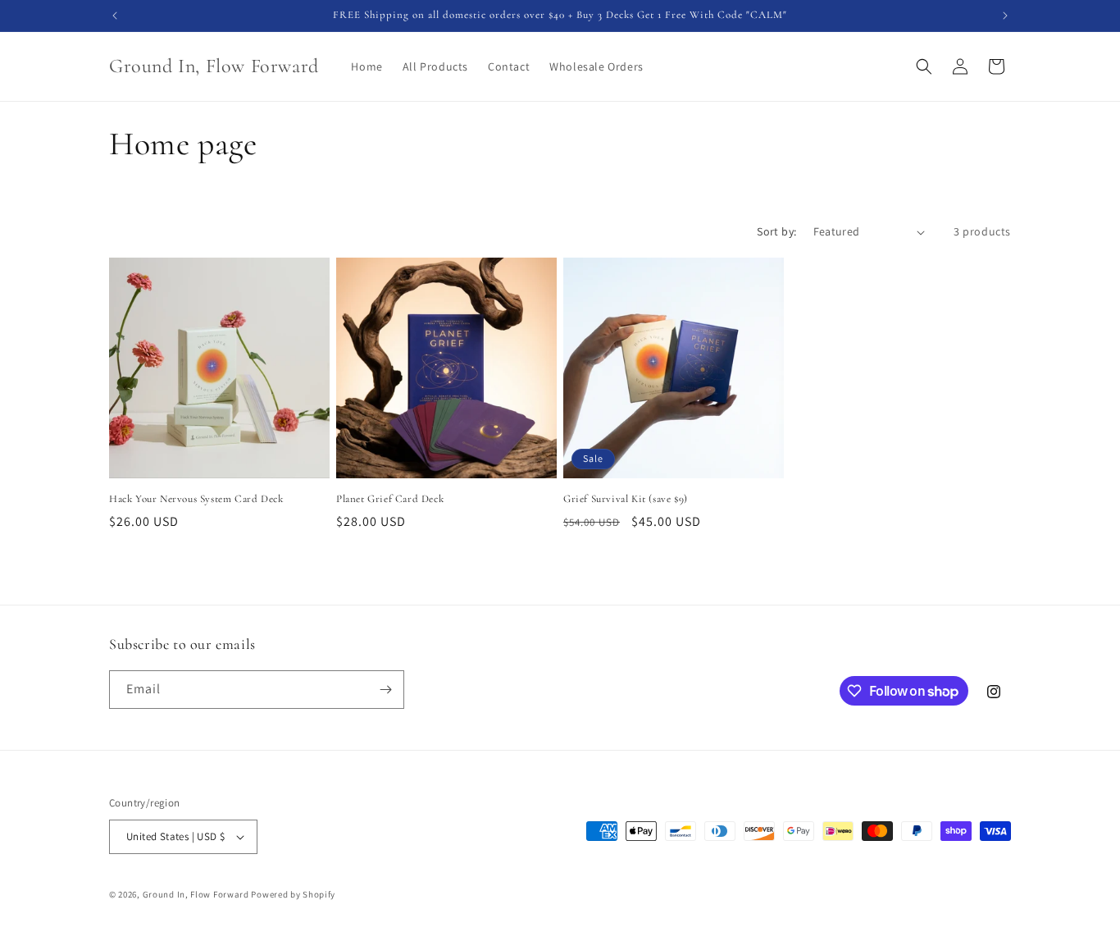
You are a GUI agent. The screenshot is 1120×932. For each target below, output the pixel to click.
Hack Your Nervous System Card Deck (196, 498)
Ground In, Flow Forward (197, 894)
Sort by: (776, 231)
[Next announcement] (1005, 15)
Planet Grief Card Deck (390, 498)
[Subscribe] (385, 689)
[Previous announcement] (115, 15)
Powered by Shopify (293, 894)
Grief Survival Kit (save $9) (625, 498)
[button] (924, 66)
